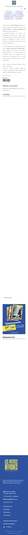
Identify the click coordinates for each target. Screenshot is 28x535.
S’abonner (20, 6)
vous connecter (12, 88)
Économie (19, 12)
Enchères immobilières (9, 523)
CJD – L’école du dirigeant (13, 360)
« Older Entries (7, 297)
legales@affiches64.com (11, 499)
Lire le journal (6, 515)
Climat (21, 15)
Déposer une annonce (10, 6)
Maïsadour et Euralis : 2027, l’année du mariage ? (13, 216)
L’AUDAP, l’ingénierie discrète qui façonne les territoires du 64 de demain (12, 191)
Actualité (9, 12)
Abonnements (6, 512)
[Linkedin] (4, 80)
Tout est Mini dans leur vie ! (12, 438)
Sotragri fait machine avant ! (12, 386)
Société (14, 15)
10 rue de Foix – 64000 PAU (11, 496)
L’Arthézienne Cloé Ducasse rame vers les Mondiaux (13, 265)
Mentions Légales (9, 531)
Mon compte (6, 509)
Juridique (19, 18)
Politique (7, 15)
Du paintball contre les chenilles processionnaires (12, 289)
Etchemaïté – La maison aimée (12, 411)
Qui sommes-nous (7, 506)
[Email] (9, 80)
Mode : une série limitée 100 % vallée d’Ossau (14, 240)
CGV (16, 531)
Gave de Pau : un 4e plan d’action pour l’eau (14, 117)
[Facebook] (6, 80)
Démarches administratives (10, 520)
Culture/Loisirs (8, 18)
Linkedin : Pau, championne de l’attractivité (12, 165)
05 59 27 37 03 (8, 502)
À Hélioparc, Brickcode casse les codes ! (12, 141)
